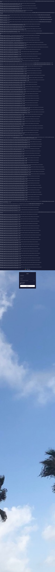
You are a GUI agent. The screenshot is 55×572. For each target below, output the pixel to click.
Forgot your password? (22, 282)
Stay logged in (22, 283)
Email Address (22, 275)
